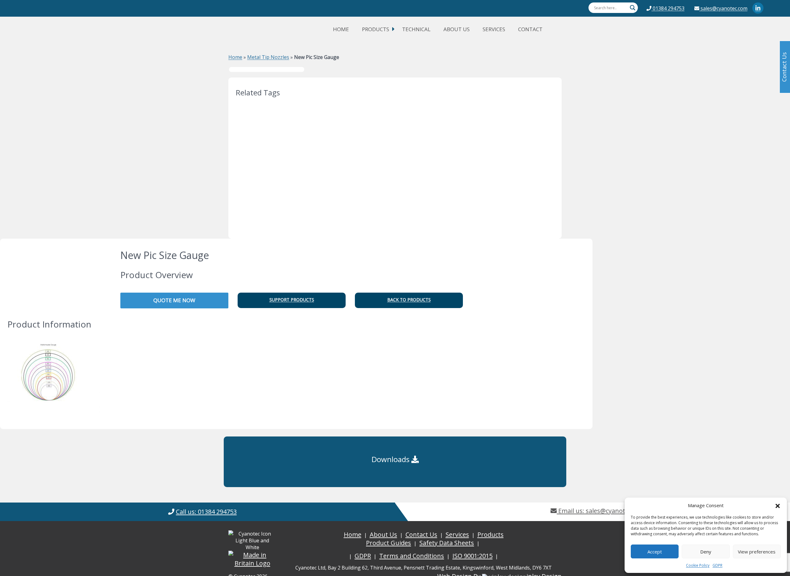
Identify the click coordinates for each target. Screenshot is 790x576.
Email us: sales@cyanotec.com (601, 511)
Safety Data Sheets (446, 543)
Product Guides (388, 543)
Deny (705, 552)
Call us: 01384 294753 (206, 511)
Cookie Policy (697, 565)
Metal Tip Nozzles (268, 57)
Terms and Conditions (411, 556)
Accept (654, 552)
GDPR (717, 565)
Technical (416, 29)
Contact (530, 29)
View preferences (756, 552)
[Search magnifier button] (632, 7)
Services (494, 29)
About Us (456, 29)
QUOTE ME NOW (174, 300)
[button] (778, 505)
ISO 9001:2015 (472, 556)
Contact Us (421, 534)
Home (341, 29)
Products (375, 29)
